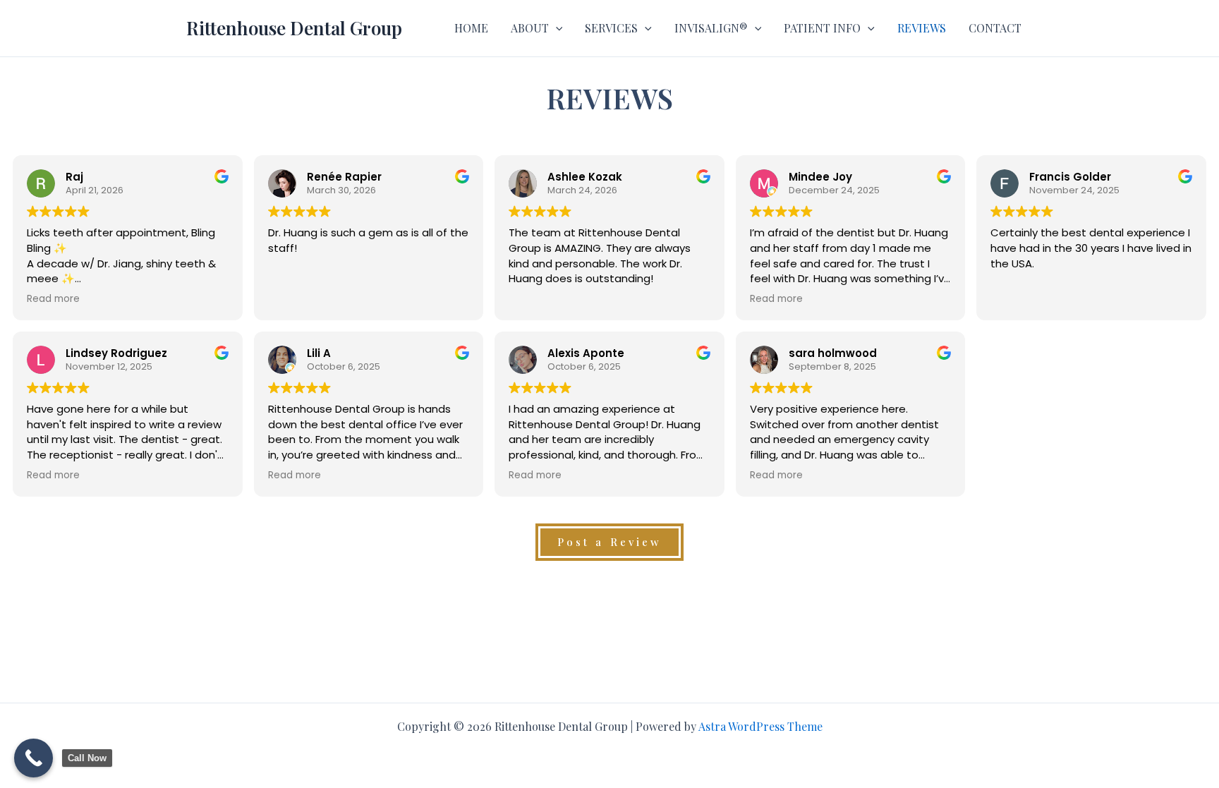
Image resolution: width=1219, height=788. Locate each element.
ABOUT (530, 27)
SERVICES (611, 27)
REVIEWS (921, 27)
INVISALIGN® (711, 27)
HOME (471, 27)
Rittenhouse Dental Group (294, 28)
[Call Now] (33, 758)
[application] (556, 28)
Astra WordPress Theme (760, 726)
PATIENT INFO (822, 27)
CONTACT (995, 27)
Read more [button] (53, 299)
